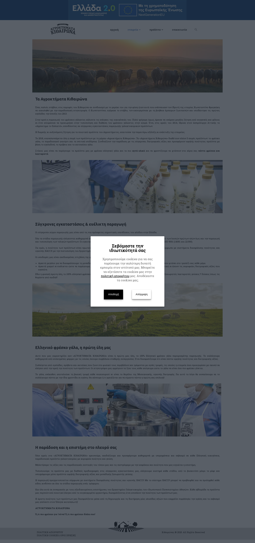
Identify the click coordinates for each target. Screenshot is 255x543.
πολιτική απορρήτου (115, 276)
